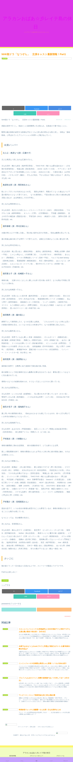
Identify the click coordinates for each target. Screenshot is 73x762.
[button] (48, 113)
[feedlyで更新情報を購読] (19, 609)
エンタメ (5, 580)
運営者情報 (12, 756)
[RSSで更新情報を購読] (54, 609)
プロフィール (60, 756)
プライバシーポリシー (36, 756)
